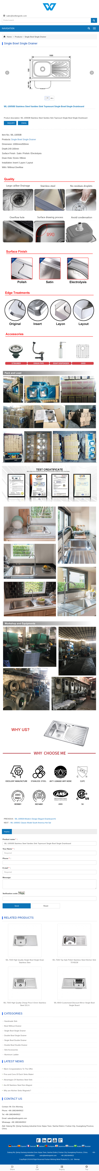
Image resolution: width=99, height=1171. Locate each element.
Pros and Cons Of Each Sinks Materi (19, 1074)
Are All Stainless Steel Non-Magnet (18, 1085)
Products (18, 37)
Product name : (10, 839)
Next (92, 73)
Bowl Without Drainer (12, 1026)
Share (12, 1169)
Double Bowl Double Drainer (15, 1045)
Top (86, 1169)
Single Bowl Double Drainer (15, 1040)
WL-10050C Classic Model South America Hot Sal (30, 823)
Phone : (7, 858)
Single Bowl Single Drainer (35, 37)
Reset (45, 906)
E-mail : (7, 868)
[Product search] (94, 20)
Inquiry (62, 1169)
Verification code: (10, 893)
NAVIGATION (8, 28)
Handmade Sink (10, 1021)
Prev (7, 73)
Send (17, 906)
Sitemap (77, 1159)
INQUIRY (11, 123)
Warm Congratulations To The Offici (18, 1069)
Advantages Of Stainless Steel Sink (18, 1080)
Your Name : (9, 849)
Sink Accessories (11, 1050)
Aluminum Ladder (11, 1055)
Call (37, 1169)
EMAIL (24, 123)
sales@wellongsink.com (16, 16)
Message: (7, 877)
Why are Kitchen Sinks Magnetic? (17, 1090)
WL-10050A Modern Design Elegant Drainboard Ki (35, 819)
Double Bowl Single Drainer (15, 1035)
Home (9, 37)
